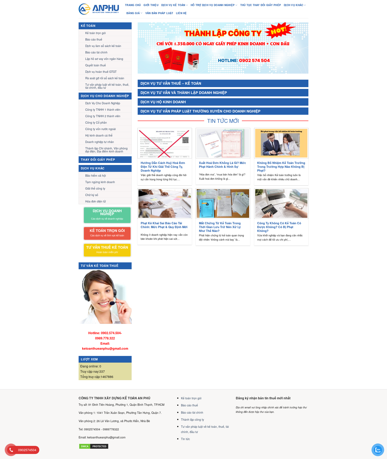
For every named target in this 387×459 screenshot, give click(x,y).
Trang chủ (133, 5)
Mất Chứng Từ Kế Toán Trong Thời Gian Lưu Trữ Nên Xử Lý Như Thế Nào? (220, 227)
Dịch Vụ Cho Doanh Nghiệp (102, 103)
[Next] (300, 48)
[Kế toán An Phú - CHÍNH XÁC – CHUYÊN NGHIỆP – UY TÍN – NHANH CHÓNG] (99, 9)
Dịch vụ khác (293, 5)
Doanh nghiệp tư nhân (99, 142)
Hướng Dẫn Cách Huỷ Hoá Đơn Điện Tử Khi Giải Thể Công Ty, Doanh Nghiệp (163, 166)
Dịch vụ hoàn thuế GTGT (101, 72)
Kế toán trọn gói (95, 33)
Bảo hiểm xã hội (95, 175)
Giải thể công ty (95, 188)
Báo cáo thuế (93, 39)
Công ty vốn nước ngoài (100, 129)
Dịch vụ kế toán (173, 5)
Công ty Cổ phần (96, 122)
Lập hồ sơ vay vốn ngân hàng (104, 59)
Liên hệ (181, 13)
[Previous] (146, 48)
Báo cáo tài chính (96, 52)
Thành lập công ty (192, 419)
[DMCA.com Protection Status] (94, 446)
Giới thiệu (151, 5)
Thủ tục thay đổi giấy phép (260, 5)
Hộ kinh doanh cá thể (98, 135)
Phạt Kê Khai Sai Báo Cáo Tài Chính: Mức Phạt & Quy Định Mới (164, 225)
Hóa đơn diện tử (95, 201)
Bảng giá (133, 13)
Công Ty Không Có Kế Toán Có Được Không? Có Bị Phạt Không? (279, 227)
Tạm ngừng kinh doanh (100, 182)
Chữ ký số (91, 195)
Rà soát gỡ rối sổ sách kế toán (104, 78)
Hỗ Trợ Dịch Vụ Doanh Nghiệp (213, 5)
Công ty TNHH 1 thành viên (102, 109)
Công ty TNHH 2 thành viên (102, 116)
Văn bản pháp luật (159, 13)
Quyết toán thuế (95, 65)
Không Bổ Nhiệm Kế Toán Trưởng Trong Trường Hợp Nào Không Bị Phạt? (281, 166)
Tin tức (185, 439)
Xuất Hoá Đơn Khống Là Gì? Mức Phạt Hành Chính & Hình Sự (222, 165)
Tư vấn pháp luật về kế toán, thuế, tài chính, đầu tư (107, 86)
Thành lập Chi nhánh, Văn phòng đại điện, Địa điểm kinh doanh (106, 149)
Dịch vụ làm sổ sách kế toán (103, 46)
